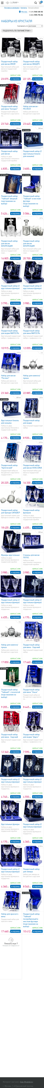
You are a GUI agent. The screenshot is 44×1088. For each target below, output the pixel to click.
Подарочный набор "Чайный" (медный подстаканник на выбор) (9, 200)
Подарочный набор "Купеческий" (9, 466)
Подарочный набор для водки (31, 421)
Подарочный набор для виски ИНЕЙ (9, 62)
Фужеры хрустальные (10, 555)
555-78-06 (36, 15)
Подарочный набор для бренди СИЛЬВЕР (10, 511)
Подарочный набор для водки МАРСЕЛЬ (10, 331)
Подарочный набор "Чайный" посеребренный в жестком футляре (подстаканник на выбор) (31, 920)
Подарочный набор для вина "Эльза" (31, 690)
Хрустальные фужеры (10, 824)
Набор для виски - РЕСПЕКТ (31, 107)
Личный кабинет (33, 8)
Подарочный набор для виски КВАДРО (31, 62)
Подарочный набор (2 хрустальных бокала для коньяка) (32, 153)
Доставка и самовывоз (11, 8)
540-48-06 (36, 12)
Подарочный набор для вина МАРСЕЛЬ (31, 331)
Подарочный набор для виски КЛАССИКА (32, 466)
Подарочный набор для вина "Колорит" (9, 107)
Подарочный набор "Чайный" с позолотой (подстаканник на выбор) (10, 693)
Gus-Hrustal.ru (26, 1082)
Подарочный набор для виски (9, 152)
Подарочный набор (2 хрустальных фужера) (10, 287)
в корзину (15, 79)
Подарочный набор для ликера (31, 870)
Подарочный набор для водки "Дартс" (31, 735)
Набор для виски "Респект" (8, 376)
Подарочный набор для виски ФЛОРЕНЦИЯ (9, 243)
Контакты (24, 8)
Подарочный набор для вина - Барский (31, 646)
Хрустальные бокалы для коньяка (10, 421)
